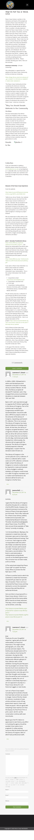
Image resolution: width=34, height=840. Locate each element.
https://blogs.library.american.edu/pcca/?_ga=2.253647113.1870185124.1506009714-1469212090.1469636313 (16, 79)
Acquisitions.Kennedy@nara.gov (16, 279)
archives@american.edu (12, 169)
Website (7, 800)
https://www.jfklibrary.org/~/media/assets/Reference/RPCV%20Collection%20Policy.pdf (16, 260)
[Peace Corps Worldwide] (10, 5)
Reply (8, 484)
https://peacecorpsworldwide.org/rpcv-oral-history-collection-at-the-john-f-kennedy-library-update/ (17, 322)
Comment (7, 754)
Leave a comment (17, 368)
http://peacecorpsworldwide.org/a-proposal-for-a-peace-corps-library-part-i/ (16, 611)
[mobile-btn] (27, 5)
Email (7, 795)
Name (7, 789)
